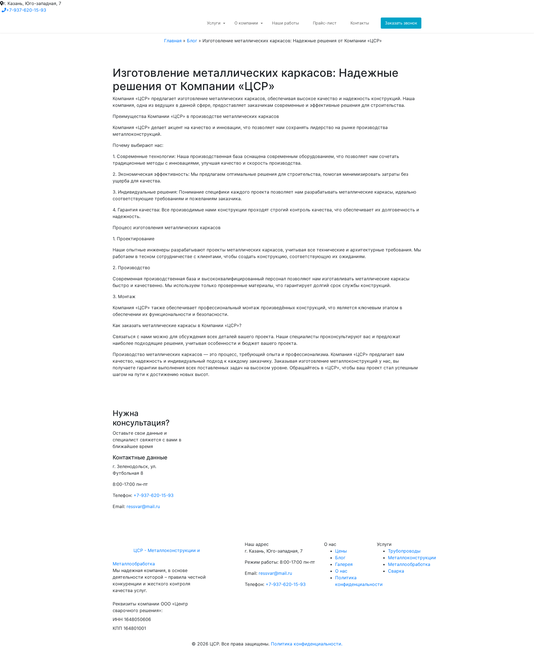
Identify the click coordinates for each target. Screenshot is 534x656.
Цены (341, 551)
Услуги (214, 23)
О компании (246, 23)
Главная (173, 40)
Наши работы (285, 23)
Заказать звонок (401, 23)
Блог (192, 40)
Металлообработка (409, 564)
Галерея (344, 564)
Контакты (359, 23)
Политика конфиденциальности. (306, 644)
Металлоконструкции (412, 557)
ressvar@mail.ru (143, 506)
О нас (341, 571)
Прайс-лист (325, 23)
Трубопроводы (404, 551)
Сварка (396, 571)
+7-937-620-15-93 (26, 10)
